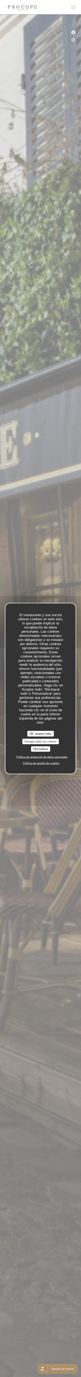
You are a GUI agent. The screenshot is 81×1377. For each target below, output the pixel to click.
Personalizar (40, 749)
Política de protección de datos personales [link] (42, 756)
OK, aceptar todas (40, 733)
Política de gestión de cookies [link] (41, 763)
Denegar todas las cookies (40, 741)
